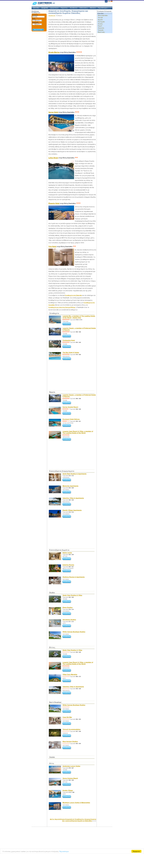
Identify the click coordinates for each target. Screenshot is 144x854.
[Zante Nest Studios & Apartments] (67, 480)
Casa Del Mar (67, 717)
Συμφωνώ (136, 851)
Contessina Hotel (69, 340)
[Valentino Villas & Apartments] (67, 504)
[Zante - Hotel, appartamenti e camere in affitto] (110, 1)
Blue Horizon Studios (70, 741)
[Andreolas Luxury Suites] (67, 772)
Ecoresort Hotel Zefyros (71, 419)
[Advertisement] (71, 378)
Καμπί (100, 26)
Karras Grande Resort (70, 407)
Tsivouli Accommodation (71, 729)
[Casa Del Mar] (67, 723)
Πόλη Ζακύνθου (103, 15)
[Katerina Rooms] (67, 571)
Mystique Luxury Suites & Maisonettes (76, 802)
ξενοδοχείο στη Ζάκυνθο (73, 295)
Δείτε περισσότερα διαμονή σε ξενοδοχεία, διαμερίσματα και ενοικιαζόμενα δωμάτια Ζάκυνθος (73, 820)
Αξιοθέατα (73, 8)
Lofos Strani (53, 157)
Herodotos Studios (69, 620)
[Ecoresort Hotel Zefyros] (67, 425)
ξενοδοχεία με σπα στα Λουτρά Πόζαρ (61, 307)
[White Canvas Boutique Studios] (67, 637)
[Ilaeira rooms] (67, 559)
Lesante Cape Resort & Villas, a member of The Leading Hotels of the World (78, 432)
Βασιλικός (101, 32)
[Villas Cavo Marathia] (67, 681)
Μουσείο (93, 8)
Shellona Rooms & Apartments (74, 577)
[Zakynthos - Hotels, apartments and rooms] (108, 1)
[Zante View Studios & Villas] (67, 602)
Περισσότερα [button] (102, 8)
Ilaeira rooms (67, 553)
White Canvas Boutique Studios (74, 632)
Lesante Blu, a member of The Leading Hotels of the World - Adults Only (79, 317)
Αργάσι (100, 20)
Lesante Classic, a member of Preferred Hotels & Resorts (79, 329)
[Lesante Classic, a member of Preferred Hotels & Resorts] (67, 336)
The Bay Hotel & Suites (71, 352)
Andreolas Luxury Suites (71, 766)
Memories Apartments (70, 486)
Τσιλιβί (100, 17)
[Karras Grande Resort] (67, 413)
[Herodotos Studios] (67, 626)
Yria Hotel (52, 246)
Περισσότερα (64, 851)
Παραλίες (64, 8)
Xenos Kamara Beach (70, 778)
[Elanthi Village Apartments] (67, 516)
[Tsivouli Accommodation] (67, 736)
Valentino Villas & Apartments (73, 498)
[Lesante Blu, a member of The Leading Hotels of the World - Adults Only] (67, 324)
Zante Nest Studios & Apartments (74, 474)
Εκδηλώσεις (84, 8)
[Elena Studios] (67, 614)
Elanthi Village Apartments (72, 510)
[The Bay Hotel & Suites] (67, 359)
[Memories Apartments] (67, 492)
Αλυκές (100, 24)
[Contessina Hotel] (67, 347)
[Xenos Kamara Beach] (67, 784)
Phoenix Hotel (54, 203)
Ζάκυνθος (36, 8)
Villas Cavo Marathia (70, 674)
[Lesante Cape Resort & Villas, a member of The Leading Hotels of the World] (67, 439)
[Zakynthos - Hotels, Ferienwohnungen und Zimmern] (111, 1)
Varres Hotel (53, 112)
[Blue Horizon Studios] (67, 748)
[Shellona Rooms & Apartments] (67, 582)
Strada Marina (54, 52)
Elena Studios (67, 607)
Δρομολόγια (54, 8)
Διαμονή (45, 8)
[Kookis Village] (67, 797)
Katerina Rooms (68, 565)
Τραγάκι (101, 30)
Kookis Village (68, 790)
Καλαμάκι (101, 22)
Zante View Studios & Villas (72, 595)
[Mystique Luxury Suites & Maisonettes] (67, 807)
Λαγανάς (101, 28)
